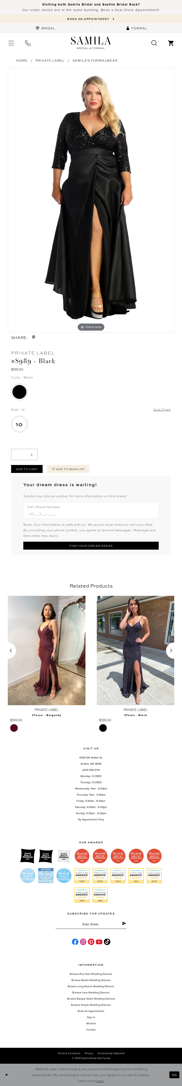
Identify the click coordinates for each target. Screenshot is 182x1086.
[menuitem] (45, 28)
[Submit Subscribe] (124, 924)
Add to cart (27, 469)
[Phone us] (28, 42)
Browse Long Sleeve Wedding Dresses (91, 986)
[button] (11, 42)
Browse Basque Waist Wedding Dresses (91, 998)
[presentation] (46, 650)
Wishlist (91, 1023)
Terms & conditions (69, 1053)
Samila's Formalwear (95, 60)
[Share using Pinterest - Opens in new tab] (33, 337)
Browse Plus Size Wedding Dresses (91, 973)
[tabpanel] (91, 200)
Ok (174, 1074)
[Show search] (154, 42)
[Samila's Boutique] (91, 43)
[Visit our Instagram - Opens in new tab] (83, 942)
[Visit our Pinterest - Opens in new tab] (91, 942)
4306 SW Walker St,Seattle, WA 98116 (91, 760)
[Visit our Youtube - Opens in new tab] (99, 942)
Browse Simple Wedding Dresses (91, 1004)
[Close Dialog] (6, 1075)
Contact (91, 1029)
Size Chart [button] (162, 409)
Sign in (91, 1017)
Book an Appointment (91, 1011)
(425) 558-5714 (91, 770)
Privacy (89, 1053)
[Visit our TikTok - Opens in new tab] (107, 942)
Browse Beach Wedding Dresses (91, 980)
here (100, 1080)
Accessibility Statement (111, 1053)
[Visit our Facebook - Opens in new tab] (75, 942)
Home (22, 60)
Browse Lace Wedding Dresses (91, 992)
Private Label (50, 60)
